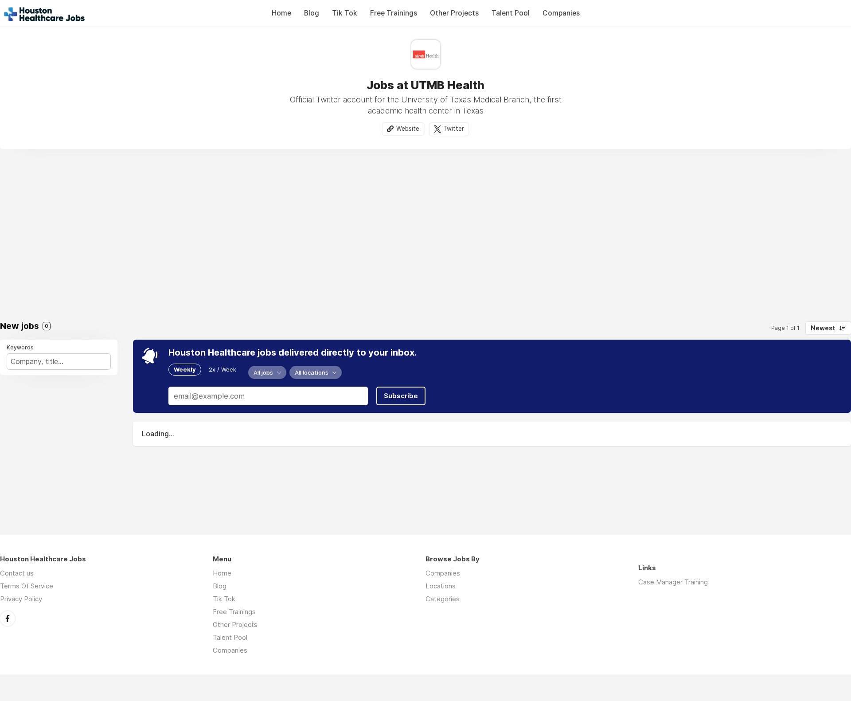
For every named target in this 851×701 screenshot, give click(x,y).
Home (281, 13)
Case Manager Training (673, 582)
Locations (441, 586)
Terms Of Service (26, 586)
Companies (561, 13)
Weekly (185, 369)
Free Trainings (393, 13)
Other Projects (454, 13)
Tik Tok (344, 13)
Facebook (7, 618)
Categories (443, 599)
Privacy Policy (21, 599)
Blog (311, 13)
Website (407, 128)
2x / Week (222, 369)
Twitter (453, 128)
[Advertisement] (425, 238)
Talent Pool (511, 13)
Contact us (17, 573)
